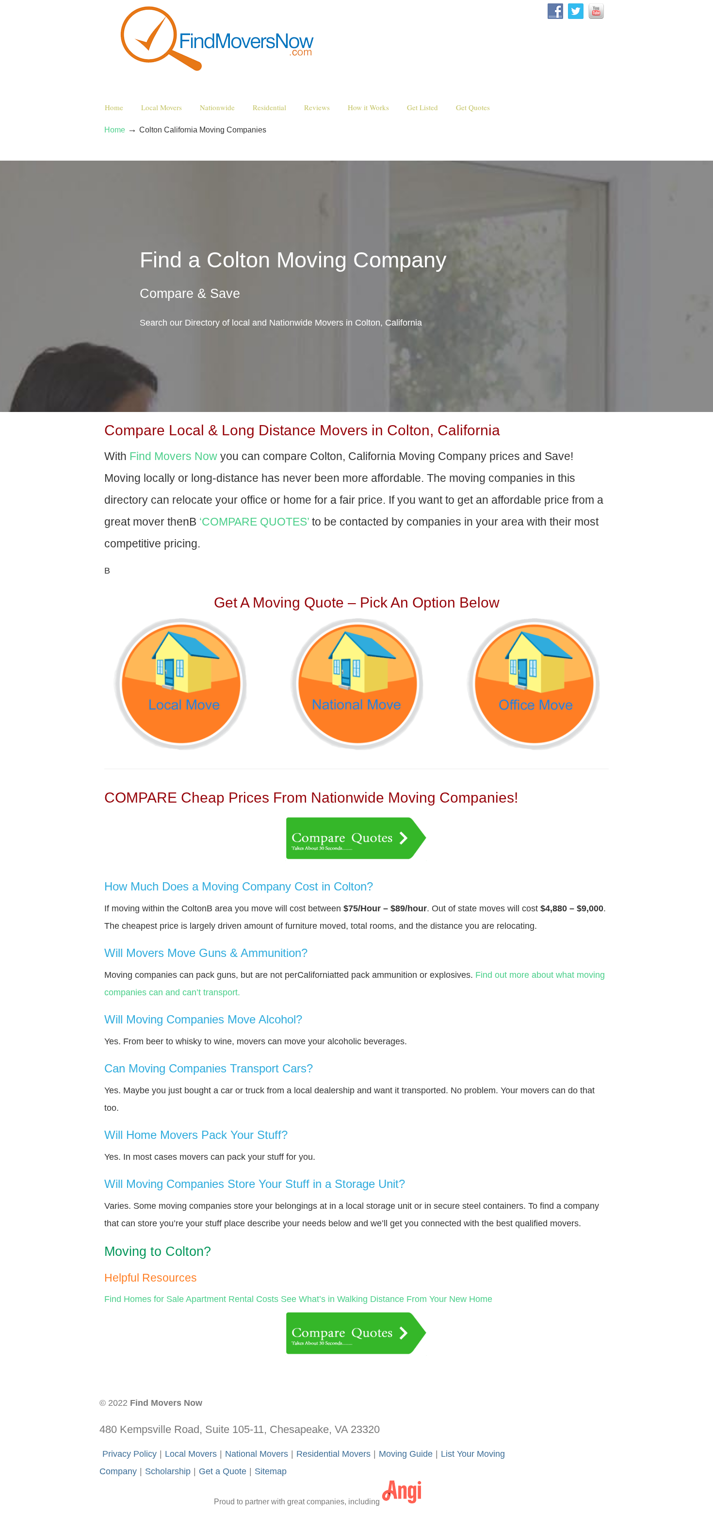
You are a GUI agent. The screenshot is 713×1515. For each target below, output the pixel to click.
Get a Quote (222, 1471)
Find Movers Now (219, 39)
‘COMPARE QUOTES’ (254, 522)
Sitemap (271, 1471)
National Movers (256, 1454)
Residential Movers (333, 1454)
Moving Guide (406, 1454)
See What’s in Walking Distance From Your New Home (386, 1299)
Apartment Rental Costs (232, 1299)
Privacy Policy (129, 1454)
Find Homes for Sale (144, 1299)
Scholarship (168, 1471)
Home (114, 129)
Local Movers (191, 1454)
